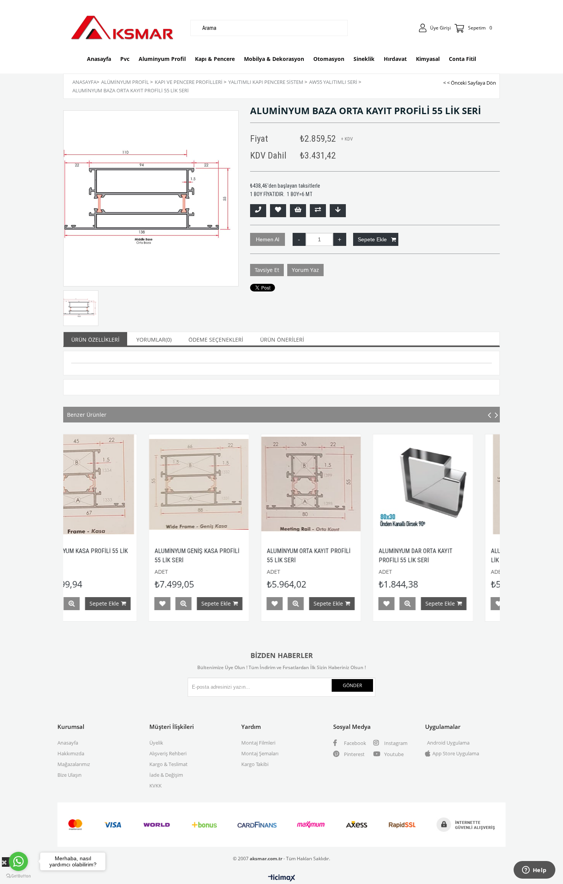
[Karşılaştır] (318, 210)
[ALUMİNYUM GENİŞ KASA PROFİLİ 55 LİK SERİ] (122, 484)
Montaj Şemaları (259, 753)
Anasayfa (67, 742)
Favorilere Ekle (86, 603)
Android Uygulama (448, 742)
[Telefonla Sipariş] (258, 210)
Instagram (395, 743)
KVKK (155, 785)
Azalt (299, 239)
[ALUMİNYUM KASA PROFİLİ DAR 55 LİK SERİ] (459, 484)
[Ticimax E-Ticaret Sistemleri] (281, 878)
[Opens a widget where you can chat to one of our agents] (534, 870)
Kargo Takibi (254, 764)
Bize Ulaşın (69, 774)
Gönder (352, 685)
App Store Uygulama (455, 753)
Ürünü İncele (107, 603)
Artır (339, 239)
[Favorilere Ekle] (278, 210)
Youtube (393, 754)
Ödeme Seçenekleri (215, 339)
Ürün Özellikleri (95, 339)
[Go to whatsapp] (18, 861)
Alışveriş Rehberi (168, 753)
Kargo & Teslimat (168, 764)
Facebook (354, 743)
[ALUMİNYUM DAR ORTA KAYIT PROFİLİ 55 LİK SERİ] (346, 484)
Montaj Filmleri (258, 742)
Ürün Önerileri (282, 339)
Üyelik (156, 742)
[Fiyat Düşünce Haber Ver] (338, 210)
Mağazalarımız (73, 764)
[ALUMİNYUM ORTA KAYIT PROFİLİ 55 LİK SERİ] (235, 484)
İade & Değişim (166, 774)
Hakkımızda (70, 753)
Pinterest (354, 754)
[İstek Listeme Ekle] (298, 210)
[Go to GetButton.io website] (18, 876)
